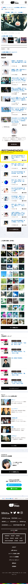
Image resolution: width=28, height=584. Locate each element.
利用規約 (14, 566)
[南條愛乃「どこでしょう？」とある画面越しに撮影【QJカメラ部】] (3, 247)
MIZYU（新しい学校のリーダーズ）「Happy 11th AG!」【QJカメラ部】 (18, 181)
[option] (4, 40)
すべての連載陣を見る (14, 472)
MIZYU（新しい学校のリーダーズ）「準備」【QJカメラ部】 (18, 164)
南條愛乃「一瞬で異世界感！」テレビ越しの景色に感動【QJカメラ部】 (19, 61)
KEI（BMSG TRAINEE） (17, 358)
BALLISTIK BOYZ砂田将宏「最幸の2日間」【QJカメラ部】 (18, 172)
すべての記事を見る (14, 229)
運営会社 (14, 563)
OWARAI (7, 535)
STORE (16, 540)
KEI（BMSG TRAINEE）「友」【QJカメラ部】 (18, 352)
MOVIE (18, 535)
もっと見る (14, 445)
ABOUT (14, 547)
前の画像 (8, 12)
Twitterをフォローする (15, 485)
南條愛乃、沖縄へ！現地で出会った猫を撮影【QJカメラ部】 (18, 70)
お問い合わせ (14, 550)
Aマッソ (13, 399)
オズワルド (14, 436)
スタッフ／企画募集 (14, 556)
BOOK (16, 538)
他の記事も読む (14, 144)
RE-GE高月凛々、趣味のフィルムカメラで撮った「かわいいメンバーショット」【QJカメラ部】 (18, 198)
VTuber (7, 538)
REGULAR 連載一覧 (9, 498)
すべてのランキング (14, 388)
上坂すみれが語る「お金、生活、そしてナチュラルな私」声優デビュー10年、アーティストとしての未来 (18, 79)
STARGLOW (14, 418)
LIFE (21, 538)
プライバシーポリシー (14, 560)
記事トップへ (14, 12)
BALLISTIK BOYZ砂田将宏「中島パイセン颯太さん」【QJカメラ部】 (18, 157)
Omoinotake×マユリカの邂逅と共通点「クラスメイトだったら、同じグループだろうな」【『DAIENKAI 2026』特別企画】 (19, 120)
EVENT (21, 540)
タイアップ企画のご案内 (14, 553)
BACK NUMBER (9, 540)
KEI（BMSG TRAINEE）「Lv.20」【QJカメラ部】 (17, 382)
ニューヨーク (14, 408)
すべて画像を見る (14, 327)
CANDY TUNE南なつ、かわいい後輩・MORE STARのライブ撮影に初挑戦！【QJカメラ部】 (18, 214)
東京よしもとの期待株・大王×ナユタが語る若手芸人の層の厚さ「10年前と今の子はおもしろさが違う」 (18, 89)
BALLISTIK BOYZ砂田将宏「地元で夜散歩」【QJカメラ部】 (18, 221)
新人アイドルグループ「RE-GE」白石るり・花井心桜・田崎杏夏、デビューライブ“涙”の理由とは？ (19, 109)
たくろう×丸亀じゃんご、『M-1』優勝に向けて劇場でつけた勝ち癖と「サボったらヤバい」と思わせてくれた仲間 (19, 99)
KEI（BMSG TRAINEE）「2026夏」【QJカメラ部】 (18, 343)
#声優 (8, 49)
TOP (3, 498)
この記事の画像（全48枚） (7, 36)
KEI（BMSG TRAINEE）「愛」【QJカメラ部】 (18, 374)
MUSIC (13, 535)
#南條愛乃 (3, 49)
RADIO (12, 538)
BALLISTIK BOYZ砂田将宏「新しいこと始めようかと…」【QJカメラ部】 (18, 189)
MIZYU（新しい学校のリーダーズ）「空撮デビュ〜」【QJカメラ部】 (18, 206)
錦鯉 (12, 427)
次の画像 (20, 12)
